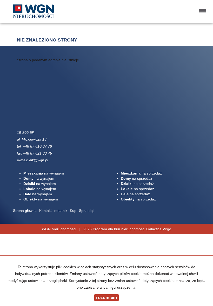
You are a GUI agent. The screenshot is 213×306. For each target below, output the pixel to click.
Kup (73, 210)
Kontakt (45, 210)
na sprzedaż (141, 173)
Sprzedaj (86, 210)
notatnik (60, 210)
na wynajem (43, 173)
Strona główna (25, 210)
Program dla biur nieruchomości (119, 229)
